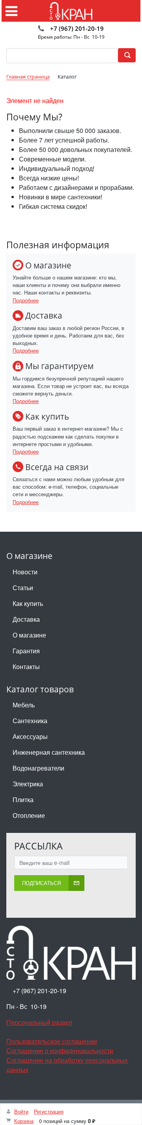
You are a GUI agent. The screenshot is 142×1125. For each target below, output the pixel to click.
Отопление (29, 815)
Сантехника (30, 720)
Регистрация (49, 1111)
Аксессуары (30, 736)
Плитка (23, 799)
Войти (21, 1111)
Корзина (24, 1121)
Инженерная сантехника (49, 752)
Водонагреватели (38, 767)
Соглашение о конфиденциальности (59, 1050)
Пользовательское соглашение (51, 1041)
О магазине (29, 634)
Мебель (24, 704)
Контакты (26, 666)
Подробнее (26, 300)
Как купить (28, 603)
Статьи (23, 587)
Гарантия (26, 650)
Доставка (26, 619)
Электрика (28, 783)
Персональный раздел (39, 1022)
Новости (25, 571)
